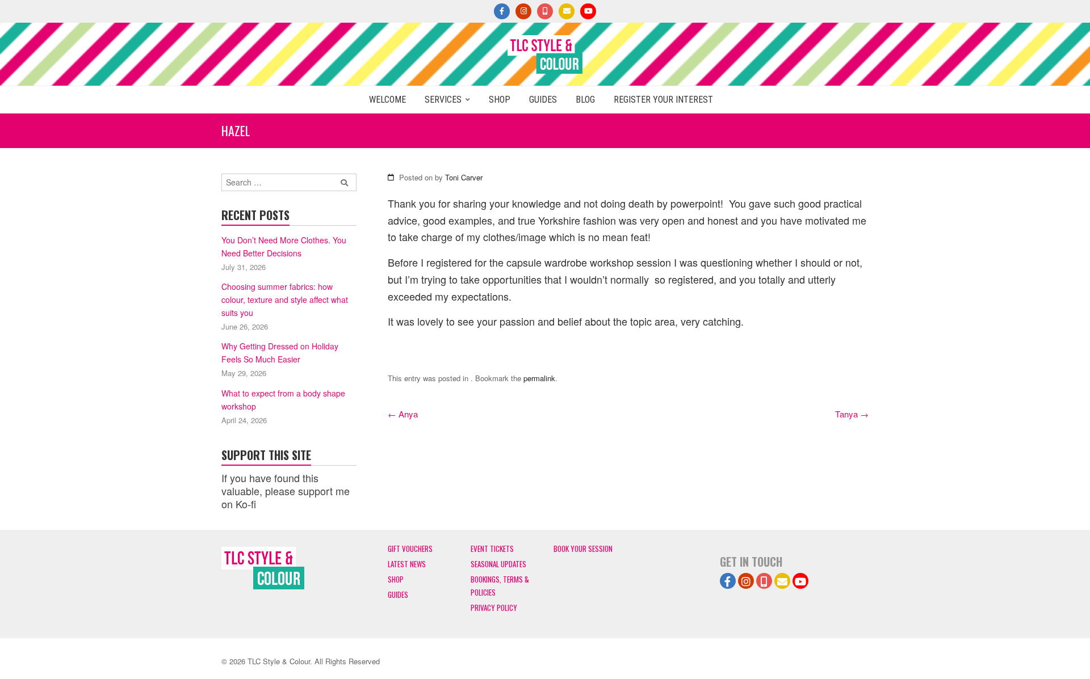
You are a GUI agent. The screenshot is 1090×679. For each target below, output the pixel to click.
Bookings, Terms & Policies (500, 585)
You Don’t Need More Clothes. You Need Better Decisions (283, 246)
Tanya (852, 414)
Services (443, 99)
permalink (539, 378)
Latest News (407, 564)
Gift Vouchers (410, 548)
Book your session (583, 548)
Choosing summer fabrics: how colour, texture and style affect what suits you (284, 299)
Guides (543, 99)
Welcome (387, 99)
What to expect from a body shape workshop (283, 399)
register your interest (663, 99)
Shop (499, 99)
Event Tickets (492, 548)
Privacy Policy (494, 607)
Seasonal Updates (498, 564)
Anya (403, 414)
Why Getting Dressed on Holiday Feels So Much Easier (279, 352)
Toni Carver (464, 177)
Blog (585, 99)
